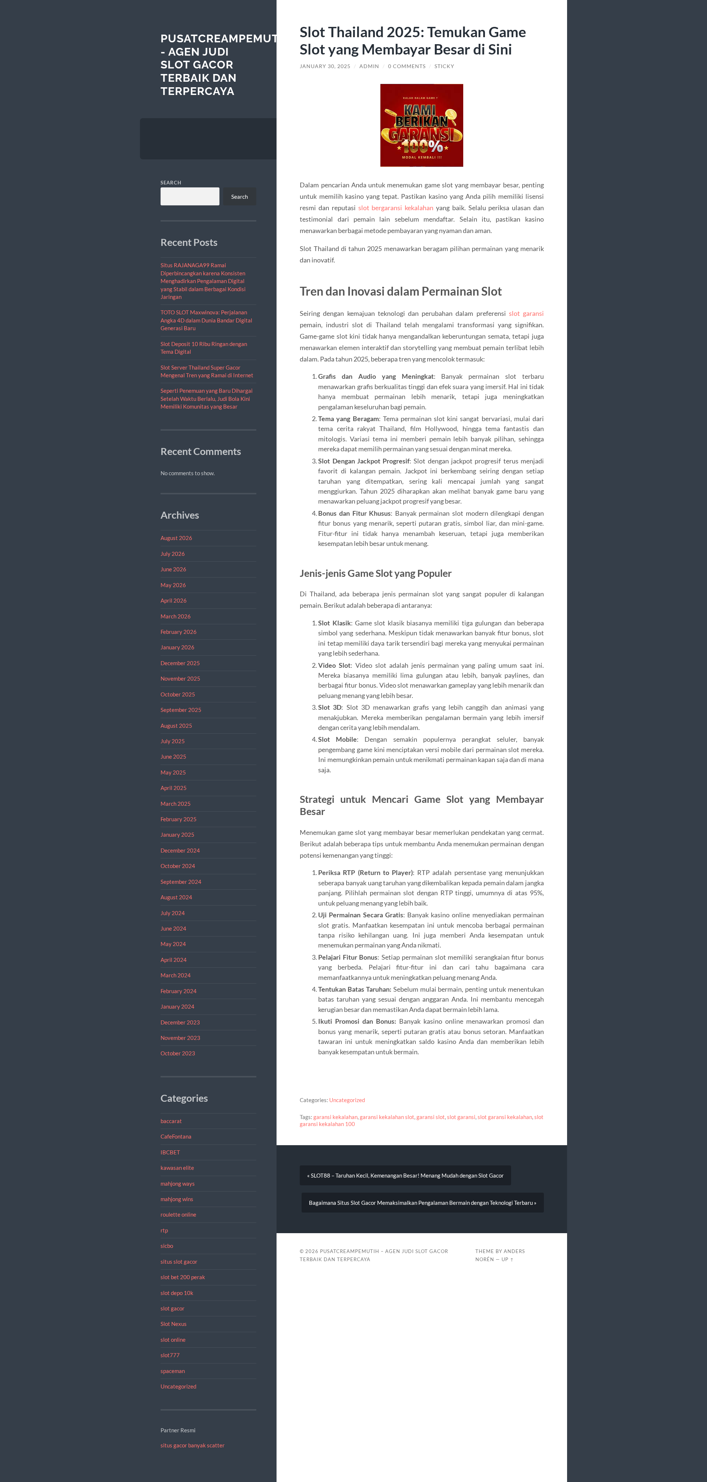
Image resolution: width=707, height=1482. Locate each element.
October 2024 (178, 865)
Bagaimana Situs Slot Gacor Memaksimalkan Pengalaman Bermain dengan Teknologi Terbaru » (423, 1202)
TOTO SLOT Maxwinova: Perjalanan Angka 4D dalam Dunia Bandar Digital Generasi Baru (206, 320)
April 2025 (174, 787)
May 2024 (173, 944)
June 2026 (173, 569)
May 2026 (173, 585)
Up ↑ (508, 1259)
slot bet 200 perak (183, 1277)
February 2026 (179, 631)
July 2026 (173, 553)
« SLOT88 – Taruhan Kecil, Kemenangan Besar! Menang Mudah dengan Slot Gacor (405, 1175)
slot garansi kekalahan (505, 1117)
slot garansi (526, 313)
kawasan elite (177, 1167)
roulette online (178, 1214)
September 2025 (181, 709)
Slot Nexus (174, 1323)
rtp (164, 1230)
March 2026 (176, 616)
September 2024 (181, 881)
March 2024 (176, 975)
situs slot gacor (179, 1261)
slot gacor (172, 1308)
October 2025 (178, 694)
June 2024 (173, 928)
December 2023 (180, 1022)
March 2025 (176, 803)
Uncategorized (178, 1386)
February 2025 (179, 819)
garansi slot (430, 1117)
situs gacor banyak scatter (193, 1445)
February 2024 (179, 991)
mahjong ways (178, 1183)
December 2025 (180, 663)
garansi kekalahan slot (387, 1117)
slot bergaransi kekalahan (396, 208)
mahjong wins (177, 1199)
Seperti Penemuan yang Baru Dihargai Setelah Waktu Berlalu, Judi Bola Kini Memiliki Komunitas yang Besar (207, 398)
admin (369, 66)
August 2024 (176, 897)
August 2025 (176, 725)
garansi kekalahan (335, 1117)
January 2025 (177, 834)
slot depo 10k (177, 1292)
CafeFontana (176, 1136)
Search (171, 183)
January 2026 (177, 647)
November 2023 (180, 1037)
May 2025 (173, 772)
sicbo (167, 1245)
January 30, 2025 (325, 66)
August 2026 (176, 537)
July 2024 (173, 913)
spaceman (173, 1371)
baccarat (171, 1121)
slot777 (170, 1355)
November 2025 (180, 678)
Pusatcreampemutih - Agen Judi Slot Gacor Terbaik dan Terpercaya (226, 65)
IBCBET (170, 1152)
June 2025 (173, 756)
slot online (173, 1339)
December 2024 (180, 850)
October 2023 (178, 1053)
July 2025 (173, 741)
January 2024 (177, 1006)
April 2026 (174, 600)
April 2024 (174, 959)
